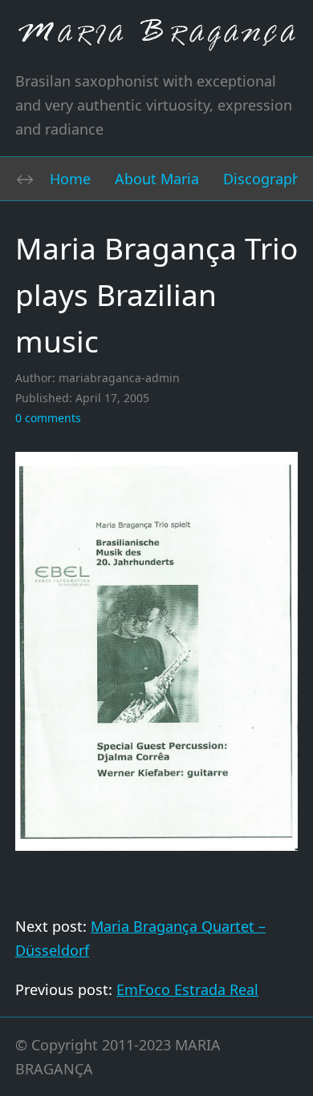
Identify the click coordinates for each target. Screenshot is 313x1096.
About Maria (157, 178)
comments (48, 417)
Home (70, 178)
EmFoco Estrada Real (187, 989)
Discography (265, 178)
